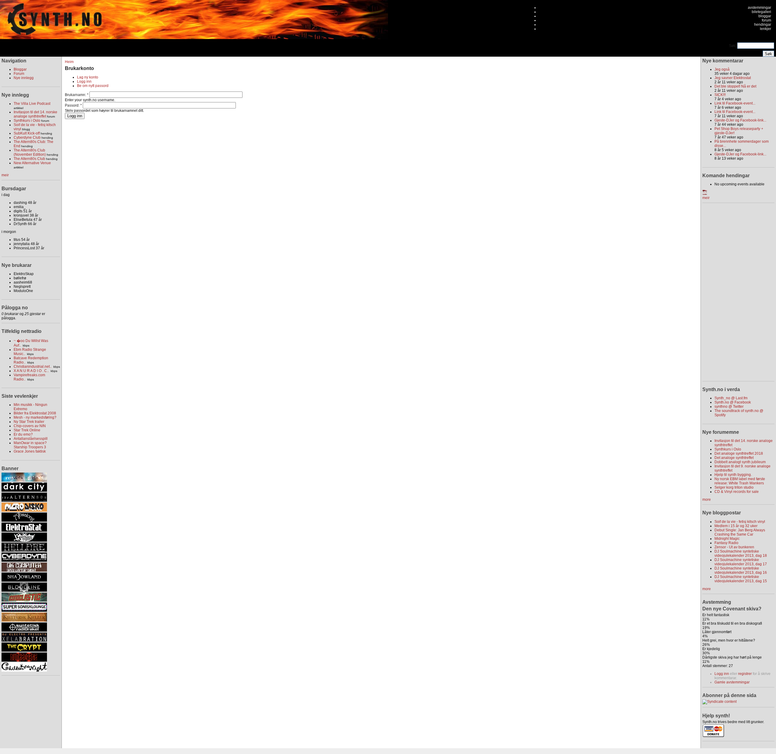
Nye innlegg (24, 78)
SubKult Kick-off (27, 133)
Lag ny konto (87, 77)
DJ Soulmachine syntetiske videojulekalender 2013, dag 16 (740, 570)
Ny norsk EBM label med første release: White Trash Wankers (739, 481)
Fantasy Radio (726, 543)
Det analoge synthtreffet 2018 (738, 453)
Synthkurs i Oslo (27, 120)
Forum (19, 73)
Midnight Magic (727, 538)
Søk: (733, 46)
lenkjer (765, 29)
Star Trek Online (27, 430)
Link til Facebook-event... (734, 103)
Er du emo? (23, 434)
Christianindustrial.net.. (33, 366)
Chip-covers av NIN (30, 426)
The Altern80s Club (29, 159)
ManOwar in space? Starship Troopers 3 (30, 445)
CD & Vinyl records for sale (736, 492)
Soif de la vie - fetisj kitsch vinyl (739, 522)
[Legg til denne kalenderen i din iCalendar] (704, 193)
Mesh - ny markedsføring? (35, 417)
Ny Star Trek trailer (29, 422)
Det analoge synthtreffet (734, 458)
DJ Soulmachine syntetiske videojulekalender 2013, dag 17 (740, 562)
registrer (745, 674)
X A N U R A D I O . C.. (31, 371)
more (706, 499)
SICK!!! (720, 95)
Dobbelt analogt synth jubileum (740, 462)
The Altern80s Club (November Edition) (30, 152)
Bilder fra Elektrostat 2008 (35, 413)
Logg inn (84, 81)
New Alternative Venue (32, 163)
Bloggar (20, 69)
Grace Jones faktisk (30, 451)
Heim (69, 62)
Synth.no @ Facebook (732, 402)
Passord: (73, 105)
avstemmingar (759, 7)
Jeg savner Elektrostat (732, 78)
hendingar (762, 24)
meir (5, 175)
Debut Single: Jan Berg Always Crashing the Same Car (739, 532)
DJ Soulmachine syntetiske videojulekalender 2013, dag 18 (740, 553)
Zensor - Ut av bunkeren (734, 547)
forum (766, 20)
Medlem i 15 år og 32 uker (736, 526)
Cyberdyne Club (27, 137)
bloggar (764, 16)
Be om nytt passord (93, 86)
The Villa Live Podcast (32, 103)
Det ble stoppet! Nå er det (735, 86)
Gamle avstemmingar (732, 682)
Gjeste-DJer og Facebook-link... (740, 120)
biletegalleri (761, 12)
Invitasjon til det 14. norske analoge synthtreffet (35, 114)
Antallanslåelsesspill (31, 439)
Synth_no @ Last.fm (731, 398)
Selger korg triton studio (734, 487)
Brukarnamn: (77, 95)
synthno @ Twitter (729, 406)
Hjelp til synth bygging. (733, 475)
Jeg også (722, 69)
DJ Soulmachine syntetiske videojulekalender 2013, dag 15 (740, 579)
